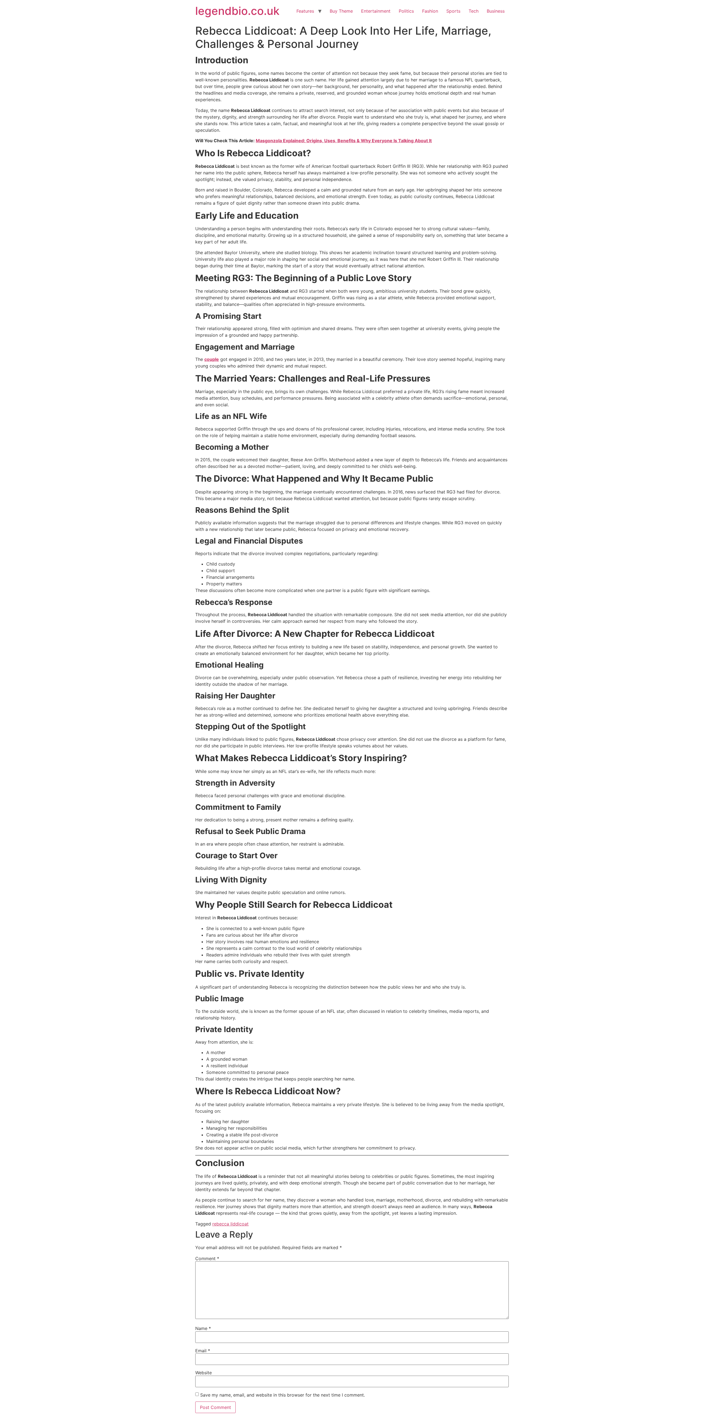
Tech (474, 11)
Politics (406, 11)
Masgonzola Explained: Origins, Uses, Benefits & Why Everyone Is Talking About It (344, 140)
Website (203, 1372)
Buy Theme (341, 11)
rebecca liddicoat (230, 1224)
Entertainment (376, 11)
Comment (207, 1258)
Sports (453, 11)
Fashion (430, 11)
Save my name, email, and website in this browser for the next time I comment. (282, 1395)
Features (305, 11)
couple (211, 359)
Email (202, 1350)
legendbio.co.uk (237, 11)
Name (203, 1328)
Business (496, 11)
